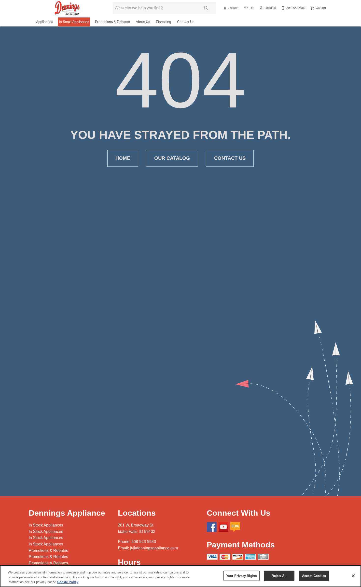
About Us (143, 22)
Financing (163, 22)
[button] (225, 8)
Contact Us (185, 22)
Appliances (44, 22)
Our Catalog (172, 158)
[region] (180, 576)
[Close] (353, 575)
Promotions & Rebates (112, 22)
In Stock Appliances (74, 22)
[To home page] (67, 8)
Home (122, 158)
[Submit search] (206, 8)
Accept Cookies (314, 575)
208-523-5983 (143, 542)
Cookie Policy (67, 582)
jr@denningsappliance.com (154, 548)
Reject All (279, 575)
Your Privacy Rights (241, 575)
